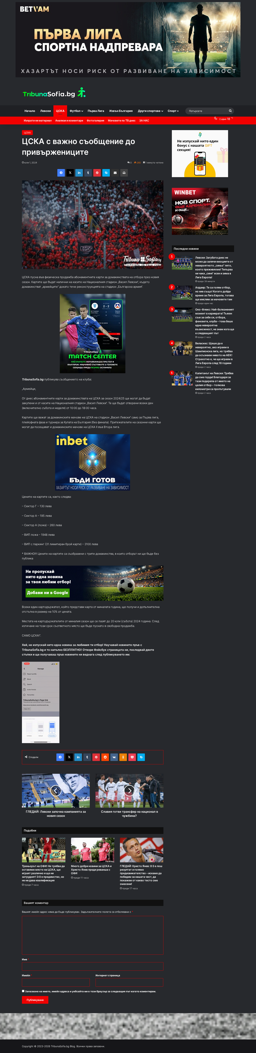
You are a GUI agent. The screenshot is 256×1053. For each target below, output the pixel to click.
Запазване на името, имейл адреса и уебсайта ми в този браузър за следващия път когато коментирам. (90, 991)
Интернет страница (108, 975)
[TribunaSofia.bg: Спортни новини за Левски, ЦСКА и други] (55, 93)
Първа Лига (96, 111)
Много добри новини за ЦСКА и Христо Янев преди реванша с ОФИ (91, 869)
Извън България (121, 111)
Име (25, 959)
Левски (45, 111)
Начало (30, 111)
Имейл (27, 975)
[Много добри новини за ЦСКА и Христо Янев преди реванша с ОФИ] (92, 850)
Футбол (75, 111)
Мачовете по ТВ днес (121, 120)
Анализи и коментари (69, 120)
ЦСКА (60, 111)
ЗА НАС (144, 120)
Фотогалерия (95, 120)
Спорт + (173, 111)
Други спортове (149, 111)
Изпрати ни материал (38, 120)
